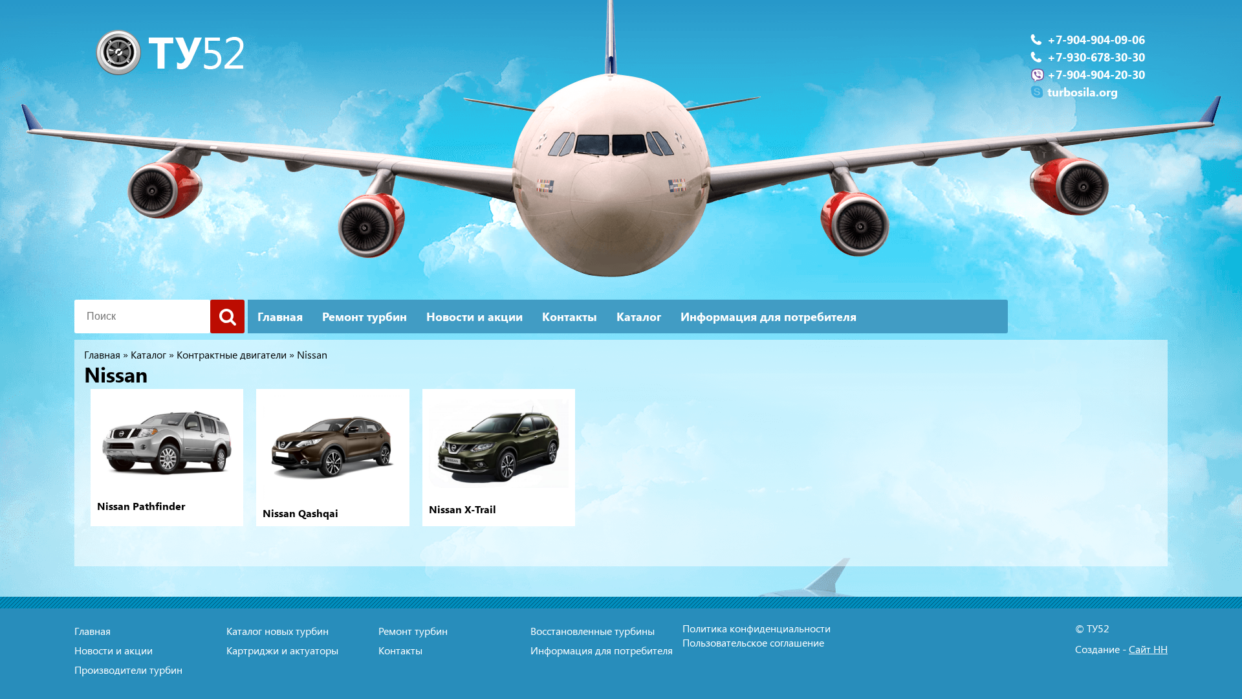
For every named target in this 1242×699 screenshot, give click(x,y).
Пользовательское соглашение (753, 642)
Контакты (569, 316)
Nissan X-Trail (462, 509)
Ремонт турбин (364, 316)
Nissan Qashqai (300, 513)
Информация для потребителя (768, 316)
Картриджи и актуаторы (282, 650)
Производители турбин (128, 669)
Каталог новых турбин (277, 631)
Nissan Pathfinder (141, 506)
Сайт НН (1148, 649)
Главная (280, 316)
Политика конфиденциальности (756, 628)
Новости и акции (474, 316)
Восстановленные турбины (592, 631)
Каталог (638, 316)
